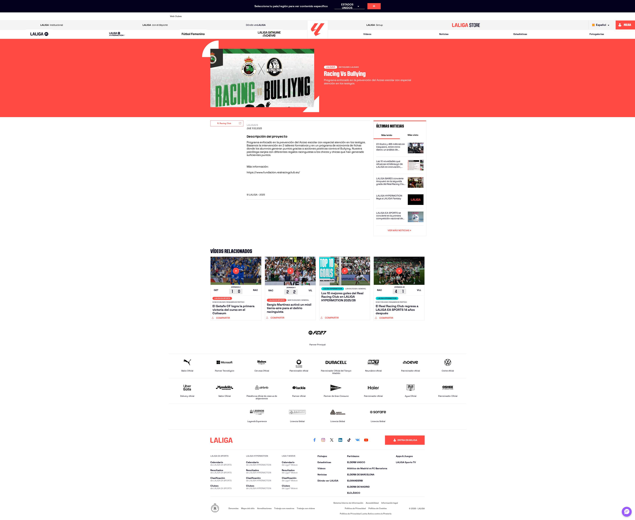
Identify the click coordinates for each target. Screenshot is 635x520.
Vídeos (367, 34)
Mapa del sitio (247, 508)
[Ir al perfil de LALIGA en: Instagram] (323, 440)
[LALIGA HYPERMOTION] (117, 34)
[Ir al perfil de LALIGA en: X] (332, 440)
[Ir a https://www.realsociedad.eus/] (420, 16)
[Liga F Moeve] (193, 34)
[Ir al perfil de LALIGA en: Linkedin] (340, 440)
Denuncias (233, 508)
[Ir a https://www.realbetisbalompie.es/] (391, 16)
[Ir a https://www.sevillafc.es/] (434, 16)
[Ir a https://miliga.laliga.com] (625, 25)
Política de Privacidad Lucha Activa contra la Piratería (365, 514)
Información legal (389, 503)
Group (374, 25)
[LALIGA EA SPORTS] (39, 34)
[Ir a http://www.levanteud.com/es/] (306, 16)
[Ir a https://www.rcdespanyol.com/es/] (377, 16)
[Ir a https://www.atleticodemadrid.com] (207, 16)
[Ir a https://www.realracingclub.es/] (335, 16)
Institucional (51, 25)
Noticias (443, 34)
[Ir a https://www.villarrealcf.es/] (462, 16)
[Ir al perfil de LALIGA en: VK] (357, 440)
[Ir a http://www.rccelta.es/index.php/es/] (235, 16)
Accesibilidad (372, 503)
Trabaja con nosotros (284, 508)
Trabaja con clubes (306, 508)
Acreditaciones (264, 508)
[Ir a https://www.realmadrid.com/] (405, 16)
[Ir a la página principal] (317, 37)
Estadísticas (520, 34)
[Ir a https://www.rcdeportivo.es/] (363, 16)
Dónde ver (256, 25)
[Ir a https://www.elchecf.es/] (264, 16)
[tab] (387, 135)
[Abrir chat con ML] (627, 512)
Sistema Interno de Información (348, 503)
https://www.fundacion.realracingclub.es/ (273, 172)
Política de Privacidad (355, 508)
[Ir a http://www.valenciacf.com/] (448, 16)
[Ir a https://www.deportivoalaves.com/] (250, 16)
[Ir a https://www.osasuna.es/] (221, 16)
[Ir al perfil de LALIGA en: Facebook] (315, 440)
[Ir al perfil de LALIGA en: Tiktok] (349, 440)
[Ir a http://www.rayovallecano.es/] (349, 16)
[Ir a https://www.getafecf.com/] (292, 16)
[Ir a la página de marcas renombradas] (215, 508)
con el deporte (155, 25)
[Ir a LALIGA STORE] (466, 25)
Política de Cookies (377, 508)
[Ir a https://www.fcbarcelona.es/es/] (278, 16)
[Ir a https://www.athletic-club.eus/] (193, 16)
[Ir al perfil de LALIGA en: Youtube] (366, 440)
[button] (39, 34)
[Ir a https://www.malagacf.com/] (320, 16)
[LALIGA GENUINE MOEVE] (269, 34)
